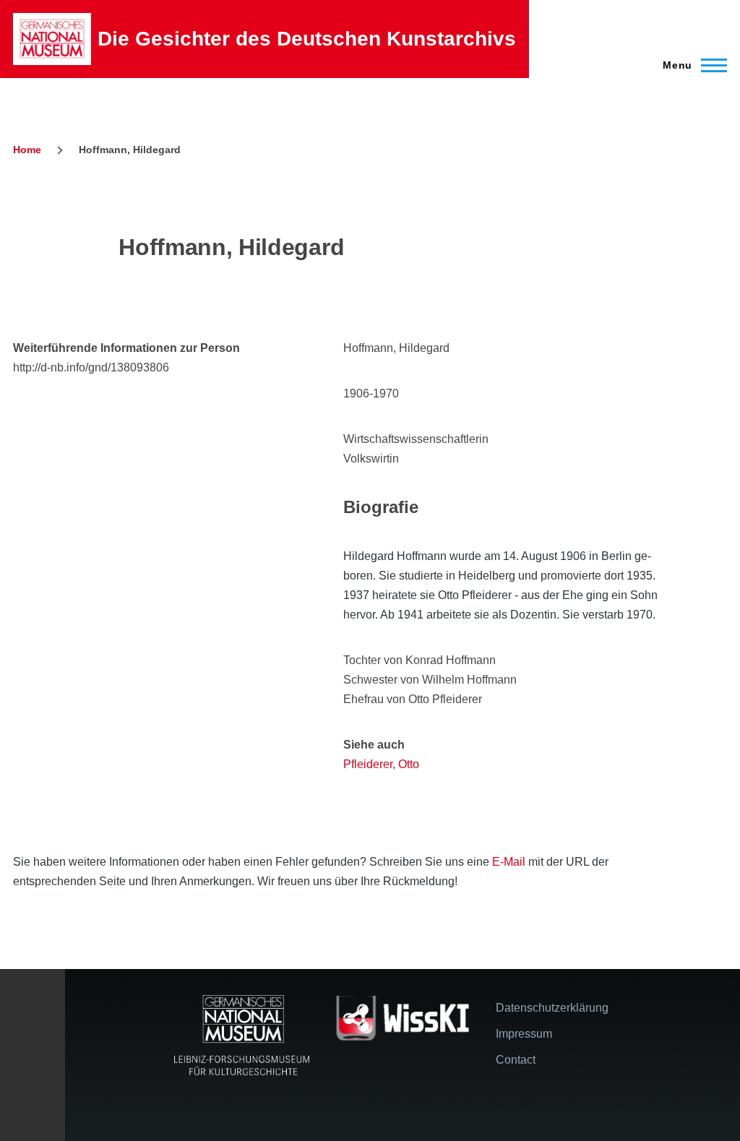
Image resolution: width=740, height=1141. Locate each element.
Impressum (524, 1034)
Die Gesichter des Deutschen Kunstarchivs (307, 38)
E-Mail (508, 862)
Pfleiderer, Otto (381, 764)
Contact (515, 1060)
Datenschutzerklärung (552, 1008)
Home (27, 149)
